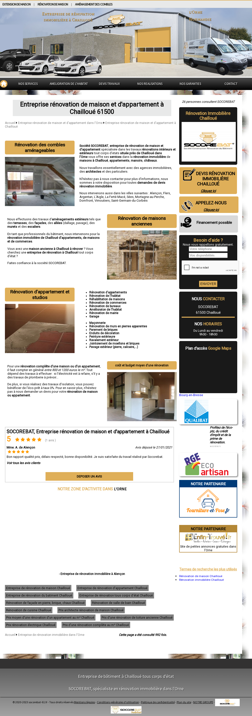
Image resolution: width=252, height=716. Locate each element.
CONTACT (230, 84)
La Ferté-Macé (115, 197)
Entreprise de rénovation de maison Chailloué (38, 588)
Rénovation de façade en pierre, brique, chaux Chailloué (45, 603)
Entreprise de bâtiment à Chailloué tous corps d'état (126, 676)
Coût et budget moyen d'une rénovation (142, 365)
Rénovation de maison (53, 4)
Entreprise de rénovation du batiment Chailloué (39, 595)
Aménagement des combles (93, 4)
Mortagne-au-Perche (149, 197)
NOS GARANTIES (190, 84)
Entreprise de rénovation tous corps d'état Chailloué (116, 595)
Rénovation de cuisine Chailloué (28, 610)
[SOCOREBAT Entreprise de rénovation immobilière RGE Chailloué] (203, 474)
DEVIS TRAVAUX (109, 84)
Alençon (156, 193)
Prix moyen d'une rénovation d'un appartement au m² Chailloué (50, 617)
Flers (166, 193)
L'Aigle (99, 197)
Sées (130, 197)
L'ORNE (120, 488)
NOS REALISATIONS (149, 84)
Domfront (86, 200)
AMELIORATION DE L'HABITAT (69, 84)
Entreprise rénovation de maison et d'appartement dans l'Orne (60, 123)
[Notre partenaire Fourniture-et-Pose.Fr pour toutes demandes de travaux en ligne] (208, 515)
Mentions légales (84, 702)
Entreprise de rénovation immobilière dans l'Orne (51, 635)
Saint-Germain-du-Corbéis (129, 200)
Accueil (10, 123)
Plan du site (184, 702)
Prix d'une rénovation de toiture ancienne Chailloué (137, 617)
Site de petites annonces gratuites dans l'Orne (208, 548)
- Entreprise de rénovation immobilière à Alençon (92, 574)
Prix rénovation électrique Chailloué (30, 625)
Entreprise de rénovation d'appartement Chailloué (112, 588)
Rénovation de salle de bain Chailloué (118, 603)
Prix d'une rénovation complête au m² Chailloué (96, 625)
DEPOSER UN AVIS (89, 476)
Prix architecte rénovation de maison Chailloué (91, 610)
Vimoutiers (102, 200)
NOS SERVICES (28, 84)
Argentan (86, 197)
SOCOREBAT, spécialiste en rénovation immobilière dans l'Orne (126, 688)
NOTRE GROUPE (203, 702)
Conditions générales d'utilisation (118, 702)
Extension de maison (16, 4)
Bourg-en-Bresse (191, 395)
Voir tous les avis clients (23, 463)
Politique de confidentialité (158, 702)
